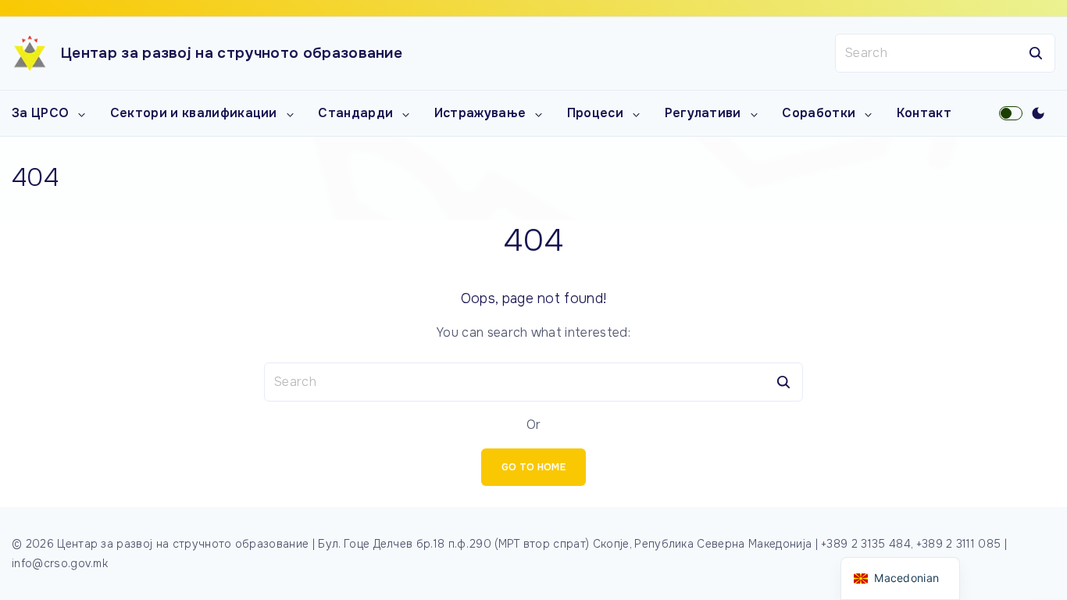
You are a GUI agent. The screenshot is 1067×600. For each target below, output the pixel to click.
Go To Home (533, 467)
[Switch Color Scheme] (1038, 113)
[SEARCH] (1035, 53)
